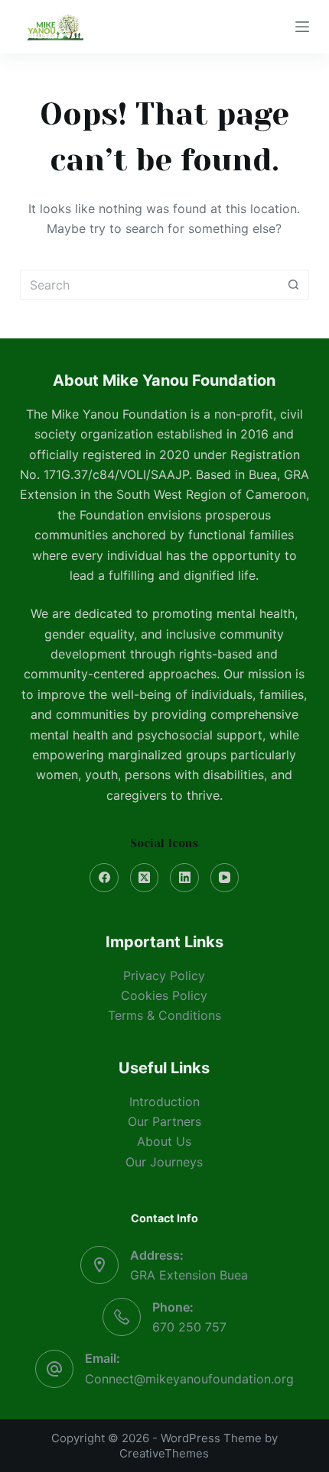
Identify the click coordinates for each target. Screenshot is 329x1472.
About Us (164, 1141)
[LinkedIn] (184, 877)
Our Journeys (164, 1162)
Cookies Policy (164, 995)
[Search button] (294, 285)
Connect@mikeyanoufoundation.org (189, 1378)
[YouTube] (224, 877)
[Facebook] (104, 877)
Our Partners (164, 1121)
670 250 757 (189, 1327)
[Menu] (302, 27)
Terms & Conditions (164, 1015)
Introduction (164, 1101)
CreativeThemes (164, 1453)
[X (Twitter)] (144, 877)
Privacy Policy (164, 975)
